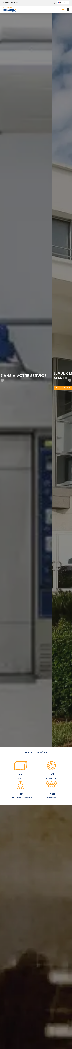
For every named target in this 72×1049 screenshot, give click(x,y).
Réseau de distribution (12, 388)
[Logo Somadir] (9, 12)
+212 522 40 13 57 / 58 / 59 (11, 2)
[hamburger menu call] (68, 9)
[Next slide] (69, 380)
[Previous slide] (2, 380)
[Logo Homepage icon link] (63, 9)
